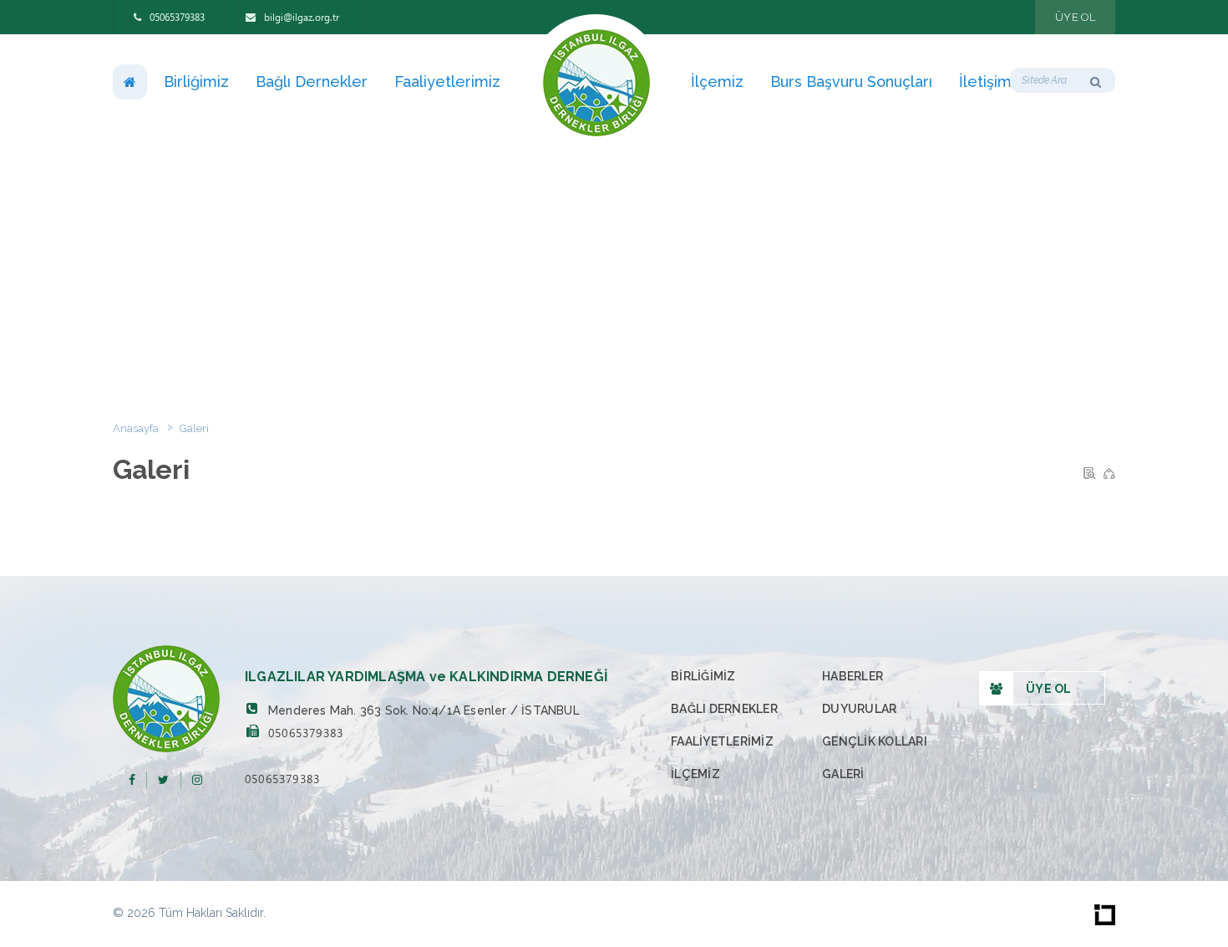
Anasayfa (136, 428)
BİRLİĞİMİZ (703, 676)
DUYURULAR (859, 708)
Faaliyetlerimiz (447, 81)
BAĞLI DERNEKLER (724, 708)
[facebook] (132, 779)
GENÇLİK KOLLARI (874, 741)
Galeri (194, 428)
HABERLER (852, 676)
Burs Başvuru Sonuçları (851, 81)
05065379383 (176, 16)
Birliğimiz (196, 81)
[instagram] (197, 779)
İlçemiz (717, 81)
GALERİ (843, 774)
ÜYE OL (1075, 17)
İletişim (985, 81)
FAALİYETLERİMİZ (722, 741)
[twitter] (163, 779)
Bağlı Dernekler (312, 81)
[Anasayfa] (130, 81)
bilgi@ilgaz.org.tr (300, 16)
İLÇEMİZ (695, 774)
